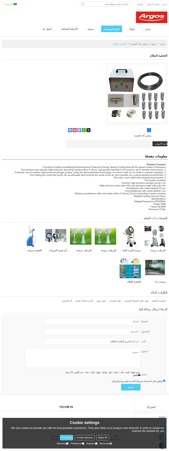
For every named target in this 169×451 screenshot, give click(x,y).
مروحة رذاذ (160, 281)
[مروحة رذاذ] (155, 267)
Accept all (66, 437)
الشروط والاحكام (120, 381)
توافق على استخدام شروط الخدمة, (137, 381)
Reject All (102, 437)
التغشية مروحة (35, 250)
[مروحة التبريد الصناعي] (130, 236)
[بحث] (82, 4)
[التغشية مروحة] (31, 236)
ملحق (135, 375)
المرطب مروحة (158, 250)
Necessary (105, 443)
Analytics (90, 443)
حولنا (132, 29)
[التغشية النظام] (130, 267)
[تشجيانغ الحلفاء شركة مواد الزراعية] (151, 17)
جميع (154, 43)
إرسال (131, 387)
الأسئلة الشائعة (69, 29)
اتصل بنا (47, 29)
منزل (148, 29)
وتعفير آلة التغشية (139, 43)
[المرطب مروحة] (155, 236)
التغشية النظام (134, 281)
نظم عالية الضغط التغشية (136, 300)
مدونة (90, 29)
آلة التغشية (67, 300)
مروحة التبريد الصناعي (130, 250)
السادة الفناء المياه (84, 300)
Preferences (76, 443)
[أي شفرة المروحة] (56, 236)
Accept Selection (85, 437)
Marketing (61, 443)
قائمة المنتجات (112, 29)
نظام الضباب (115, 300)
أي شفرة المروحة (58, 250)
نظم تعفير (101, 300)
